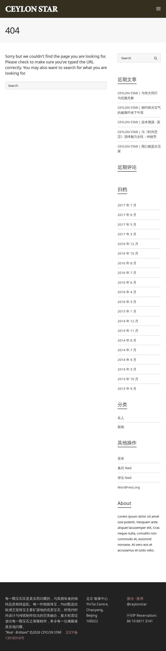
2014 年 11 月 (128, 330)
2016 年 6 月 (127, 282)
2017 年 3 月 (127, 234)
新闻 (121, 427)
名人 (121, 418)
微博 (139, 598)
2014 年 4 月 (127, 359)
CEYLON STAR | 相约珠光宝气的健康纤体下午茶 (139, 110)
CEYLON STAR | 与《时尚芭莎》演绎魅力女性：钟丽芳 (138, 134)
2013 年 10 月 (128, 379)
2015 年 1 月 (127, 311)
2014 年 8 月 (127, 340)
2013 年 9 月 (127, 388)
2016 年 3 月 (127, 301)
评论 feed (124, 477)
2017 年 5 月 (127, 224)
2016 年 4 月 (127, 292)
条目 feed (124, 468)
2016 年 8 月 (127, 263)
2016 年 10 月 (128, 253)
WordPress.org (129, 487)
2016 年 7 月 (127, 272)
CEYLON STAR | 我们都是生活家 (139, 148)
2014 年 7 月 (127, 350)
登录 (121, 458)
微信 (130, 598)
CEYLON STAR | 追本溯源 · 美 (139, 122)
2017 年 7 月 (127, 205)
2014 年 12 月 (128, 321)
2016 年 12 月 (128, 244)
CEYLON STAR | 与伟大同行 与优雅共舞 (138, 95)
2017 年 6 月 (127, 214)
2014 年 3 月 (127, 369)
